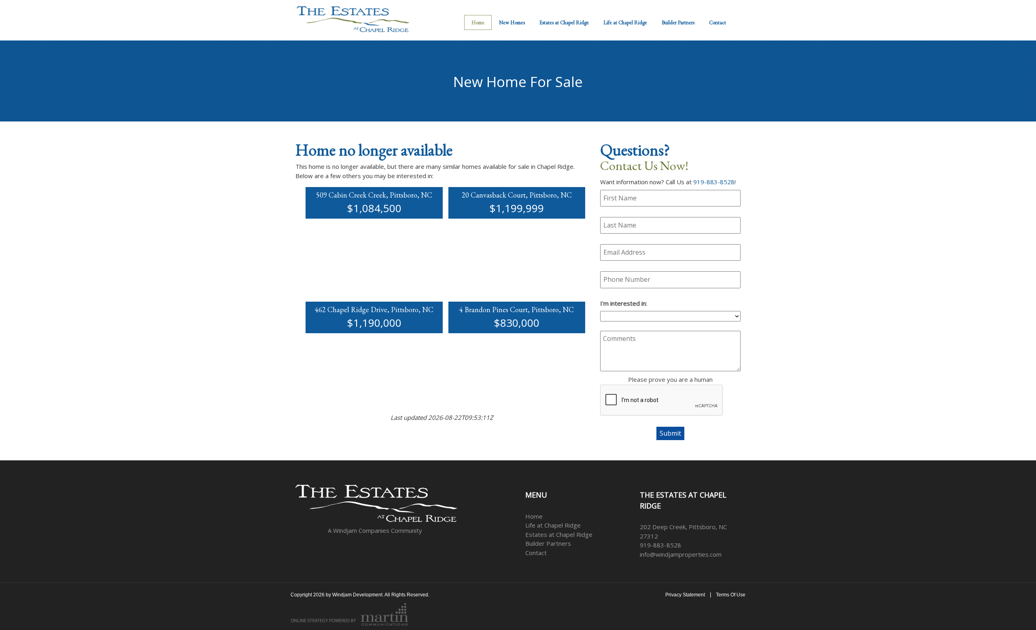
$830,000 (516, 322)
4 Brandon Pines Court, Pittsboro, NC (516, 309)
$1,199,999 (516, 208)
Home (534, 516)
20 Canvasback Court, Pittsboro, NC (517, 195)
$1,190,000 (374, 322)
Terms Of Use (730, 595)
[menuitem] (625, 22)
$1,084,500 (374, 208)
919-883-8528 (714, 182)
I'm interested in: (623, 303)
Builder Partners (548, 543)
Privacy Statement (685, 595)
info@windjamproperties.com (681, 554)
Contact (536, 553)
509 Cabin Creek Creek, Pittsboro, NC (374, 195)
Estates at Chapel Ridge (558, 534)
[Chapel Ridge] (352, 18)
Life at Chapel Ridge (553, 525)
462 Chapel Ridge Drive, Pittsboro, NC (374, 309)
